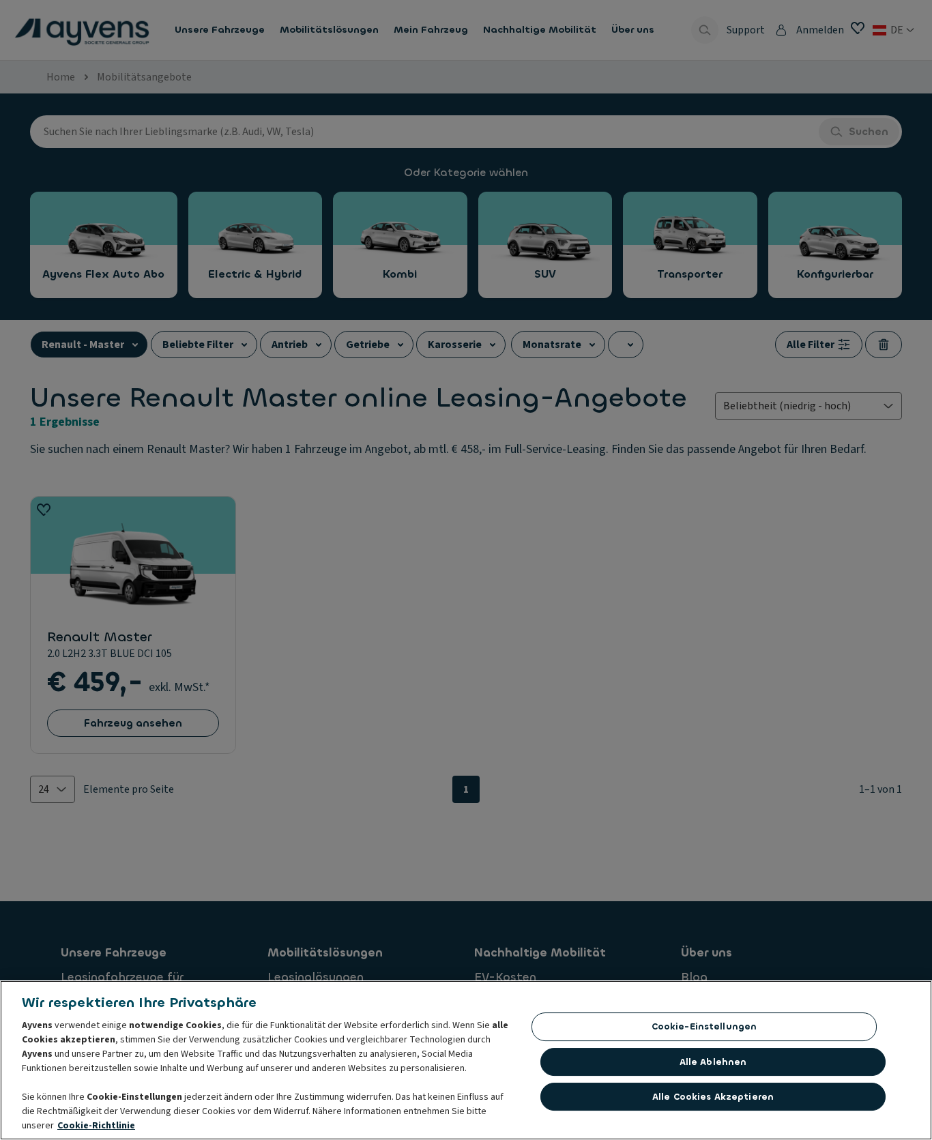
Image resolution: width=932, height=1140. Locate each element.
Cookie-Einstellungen (704, 1026)
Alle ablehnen (713, 1062)
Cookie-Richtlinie (96, 1125)
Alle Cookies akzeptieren (713, 1096)
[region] (466, 1060)
